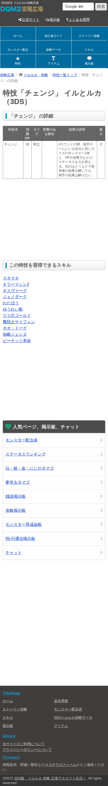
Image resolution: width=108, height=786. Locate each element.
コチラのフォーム (62, 765)
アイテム (53, 63)
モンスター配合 (17, 49)
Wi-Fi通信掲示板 (20, 538)
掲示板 (54, 20)
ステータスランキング (26, 454)
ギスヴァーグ (15, 291)
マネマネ (11, 278)
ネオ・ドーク (15, 328)
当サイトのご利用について (24, 744)
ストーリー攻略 (89, 36)
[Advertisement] (45, 219)
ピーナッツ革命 (17, 341)
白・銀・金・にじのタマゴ (30, 468)
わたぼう (11, 303)
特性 (18, 63)
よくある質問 (79, 20)
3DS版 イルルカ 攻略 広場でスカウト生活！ (50, 778)
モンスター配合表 (22, 440)
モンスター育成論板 (24, 524)
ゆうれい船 (13, 309)
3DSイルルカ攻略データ (73, 717)
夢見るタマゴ (18, 482)
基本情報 (61, 701)
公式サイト (30, 20)
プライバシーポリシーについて (27, 750)
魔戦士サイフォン (19, 322)
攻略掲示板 (16, 510)
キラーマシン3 (16, 284)
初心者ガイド (53, 36)
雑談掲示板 (16, 496)
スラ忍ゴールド (17, 315)
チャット (14, 552)
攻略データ (53, 49)
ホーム (17, 36)
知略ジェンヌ (15, 334)
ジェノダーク (15, 297)
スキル (89, 49)
